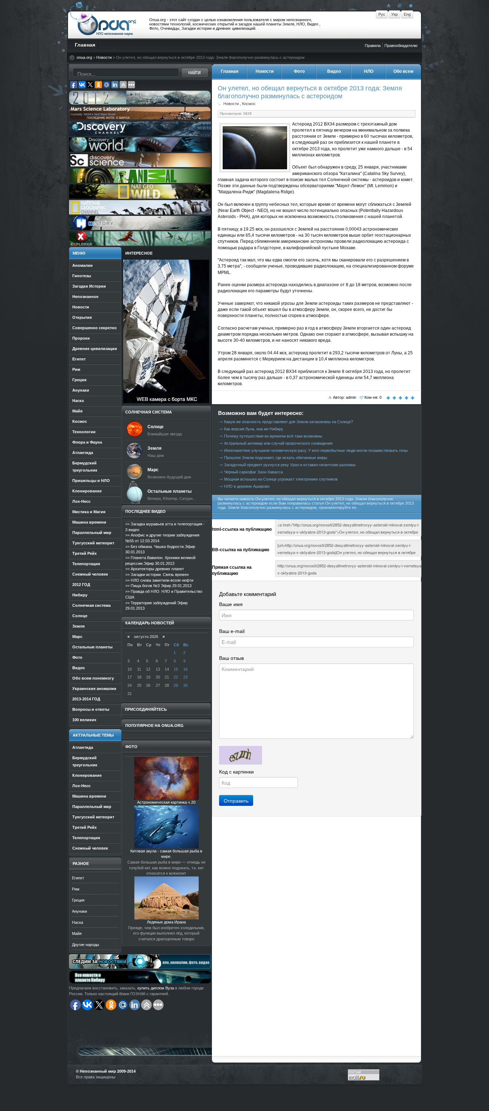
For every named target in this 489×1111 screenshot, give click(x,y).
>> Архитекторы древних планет (154, 569)
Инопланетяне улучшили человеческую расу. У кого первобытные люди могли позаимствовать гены (316, 450)
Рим (75, 889)
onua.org (84, 57)
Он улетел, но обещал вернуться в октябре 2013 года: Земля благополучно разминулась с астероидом (310, 92)
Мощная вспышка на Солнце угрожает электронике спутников (281, 479)
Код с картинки (236, 772)
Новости (104, 57)
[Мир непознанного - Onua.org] (410, 5)
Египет (78, 878)
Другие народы (85, 944)
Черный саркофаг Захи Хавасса (253, 472)
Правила (373, 45)
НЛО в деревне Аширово (247, 486)
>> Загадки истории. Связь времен (157, 574)
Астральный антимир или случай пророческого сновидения (278, 443)
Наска (77, 922)
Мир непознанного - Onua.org (107, 24)
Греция (78, 900)
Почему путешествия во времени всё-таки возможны (273, 436)
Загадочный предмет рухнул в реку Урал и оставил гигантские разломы (289, 465)
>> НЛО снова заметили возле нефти (159, 580)
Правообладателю (400, 45)
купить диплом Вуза (155, 988)
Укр (394, 14)
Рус (381, 14)
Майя (77, 933)
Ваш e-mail (232, 631)
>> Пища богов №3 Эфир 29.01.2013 (158, 585)
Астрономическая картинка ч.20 (166, 802)
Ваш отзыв (231, 658)
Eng (407, 14)
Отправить (236, 800)
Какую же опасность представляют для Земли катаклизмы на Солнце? (288, 422)
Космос (249, 103)
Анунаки (79, 911)
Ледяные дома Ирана (166, 922)
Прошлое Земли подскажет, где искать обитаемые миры (275, 457)
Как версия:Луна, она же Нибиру (253, 429)
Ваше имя (231, 604)
